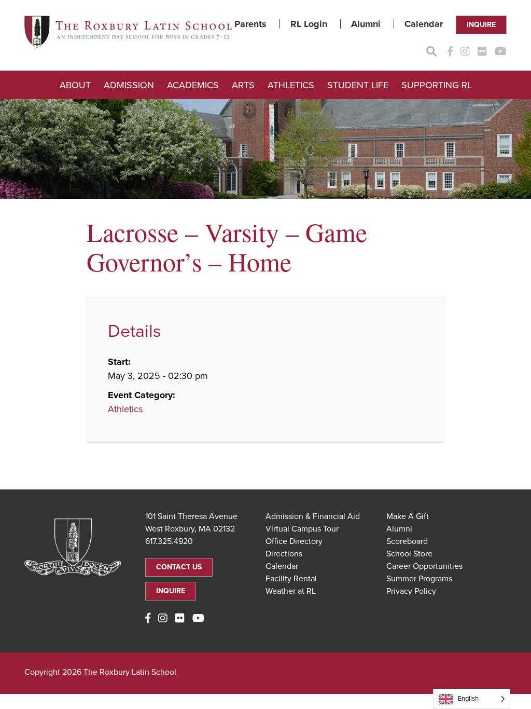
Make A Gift (407, 516)
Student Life (357, 85)
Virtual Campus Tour (302, 529)
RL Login (308, 24)
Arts (243, 85)
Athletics (291, 85)
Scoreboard (407, 541)
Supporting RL (436, 85)
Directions (284, 554)
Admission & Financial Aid (313, 516)
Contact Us (179, 567)
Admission (129, 85)
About (75, 85)
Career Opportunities (424, 566)
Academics (193, 85)
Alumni (366, 24)
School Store (409, 554)
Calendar (423, 24)
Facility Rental (291, 579)
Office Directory (294, 541)
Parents (250, 24)
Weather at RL (291, 591)
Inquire (481, 24)
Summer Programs (419, 579)
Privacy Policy (411, 591)
